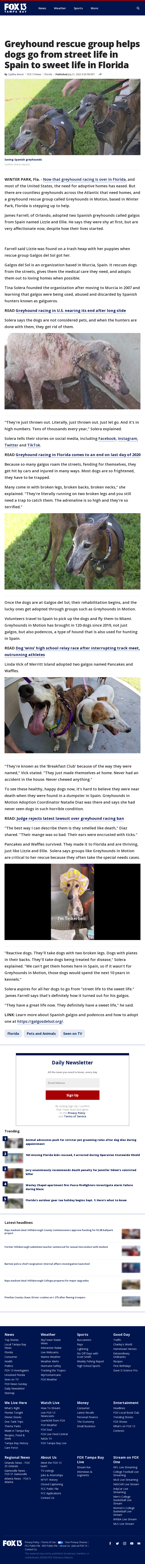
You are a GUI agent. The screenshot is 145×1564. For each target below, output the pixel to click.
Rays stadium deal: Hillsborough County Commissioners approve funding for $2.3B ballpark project (59, 1231)
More (94, 8)
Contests (118, 1430)
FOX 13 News (34, 74)
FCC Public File (50, 1489)
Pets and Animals (41, 1033)
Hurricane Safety (51, 1366)
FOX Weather (49, 1379)
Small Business (86, 1426)
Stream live (84, 1467)
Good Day (121, 1334)
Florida (48, 74)
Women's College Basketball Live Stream (124, 1511)
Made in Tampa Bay (17, 1430)
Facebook (107, 438)
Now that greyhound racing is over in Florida (84, 179)
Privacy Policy (76, 1113)
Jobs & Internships (52, 1475)
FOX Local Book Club (126, 1412)
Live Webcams (50, 1352)
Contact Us (47, 1498)
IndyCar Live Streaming (120, 1490)
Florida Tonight (14, 1412)
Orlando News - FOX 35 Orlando (17, 1464)
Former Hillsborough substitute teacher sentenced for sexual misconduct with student (56, 1247)
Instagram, (128, 438)
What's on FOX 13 (124, 1426)
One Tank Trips (14, 1421)
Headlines (119, 1408)
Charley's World (122, 1344)
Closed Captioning (52, 1484)
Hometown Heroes (125, 1349)
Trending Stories (123, 1417)
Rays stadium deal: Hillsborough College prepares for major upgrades (47, 1280)
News (9, 1334)
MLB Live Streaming (125, 1479)
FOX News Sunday (16, 1384)
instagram (125, 1543)
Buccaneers (84, 1340)
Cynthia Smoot (16, 74)
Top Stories (12, 1340)
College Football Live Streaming (126, 1473)
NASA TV (46, 1438)
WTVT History (49, 1479)
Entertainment (126, 1402)
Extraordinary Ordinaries (121, 1355)
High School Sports (88, 1366)
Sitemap (10, 1393)
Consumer (11, 1357)
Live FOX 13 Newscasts (48, 1414)
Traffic (117, 1340)
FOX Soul (46, 1429)
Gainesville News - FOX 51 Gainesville (16, 1472)
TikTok (33, 445)
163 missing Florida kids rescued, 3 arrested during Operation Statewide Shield (83, 1155)
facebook (110, 1543)
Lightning (82, 1349)
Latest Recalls (85, 1412)
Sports (82, 1334)
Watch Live (50, 1402)
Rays (80, 1344)
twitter (117, 1543)
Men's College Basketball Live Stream (122, 1500)
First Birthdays (122, 1366)
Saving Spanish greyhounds (23, 159)
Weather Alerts (50, 1361)
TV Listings (47, 1470)
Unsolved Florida (15, 1375)
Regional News (17, 1457)
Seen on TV (72, 1033)
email (139, 1543)
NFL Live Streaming (125, 1467)
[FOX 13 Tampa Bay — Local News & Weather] (17, 8)
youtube (132, 1543)
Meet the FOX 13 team (51, 1464)
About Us (48, 1457)
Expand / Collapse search (138, 8)
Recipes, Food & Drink (15, 1436)
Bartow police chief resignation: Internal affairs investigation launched (47, 1263)
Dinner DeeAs (13, 1417)
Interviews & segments (84, 1473)
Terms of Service (75, 1116)
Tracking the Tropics (53, 1370)
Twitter (11, 445)
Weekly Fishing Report (90, 1361)
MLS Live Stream (123, 1524)
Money (83, 1402)
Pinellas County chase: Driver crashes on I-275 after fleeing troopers (45, 1297)
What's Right (12, 1408)
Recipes (118, 1361)
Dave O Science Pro (125, 1370)
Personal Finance (87, 1417)
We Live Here (16, 1402)
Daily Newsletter (15, 1388)
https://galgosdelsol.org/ (40, 1021)
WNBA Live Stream (125, 1519)
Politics (9, 1366)
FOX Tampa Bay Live (53, 1443)
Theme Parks (13, 1426)
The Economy (85, 1421)
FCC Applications (51, 1493)
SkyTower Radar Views (51, 1341)
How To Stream (50, 1408)
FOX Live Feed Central (54, 1434)
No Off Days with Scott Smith (87, 1355)
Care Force (11, 1447)
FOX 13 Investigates (17, 1370)
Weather (48, 1334)
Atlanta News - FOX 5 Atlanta (18, 1480)
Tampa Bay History (16, 1443)
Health (8, 1361)
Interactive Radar (51, 1348)
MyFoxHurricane (51, 1375)
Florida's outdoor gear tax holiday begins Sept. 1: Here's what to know (76, 1200)
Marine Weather (50, 1357)
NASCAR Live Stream (126, 1484)
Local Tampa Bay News (15, 1346)
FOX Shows (120, 1421)
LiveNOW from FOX (53, 1420)
